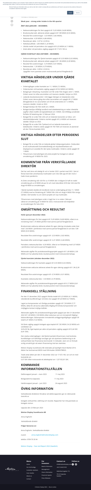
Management (45, 469)
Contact (28, 479)
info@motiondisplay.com (64, 464)
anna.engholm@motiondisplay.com (44, 435)
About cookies (52, 487)
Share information (47, 472)
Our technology (31, 467)
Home (28, 464)
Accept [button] (70, 12)
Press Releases (46, 478)
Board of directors (47, 466)
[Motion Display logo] (12, 469)
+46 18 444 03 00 (62, 467)
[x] (12, 21)
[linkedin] (12, 25)
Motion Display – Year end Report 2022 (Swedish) (39, 446)
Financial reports (47, 475)
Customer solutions (32, 470)
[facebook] (12, 17)
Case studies (30, 473)
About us (29, 476)
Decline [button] (78, 12)
